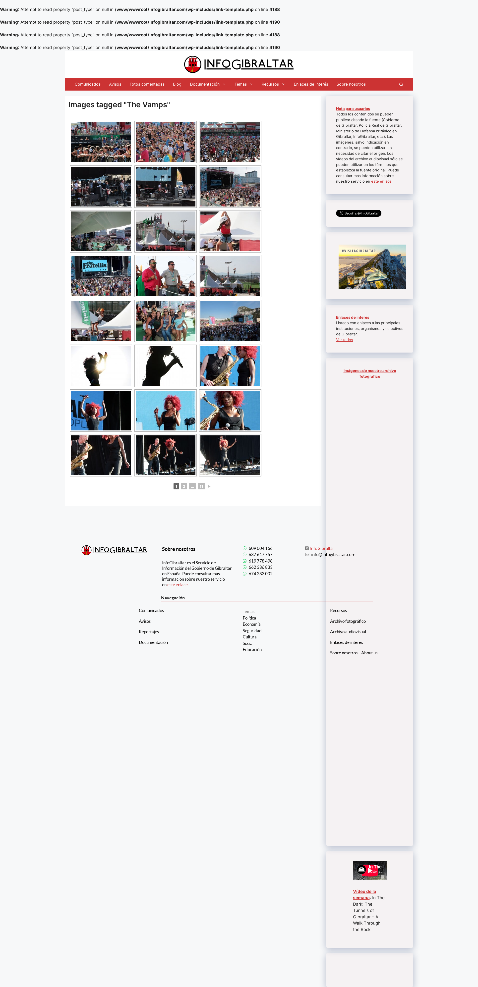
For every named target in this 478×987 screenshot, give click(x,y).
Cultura (250, 636)
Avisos (115, 84)
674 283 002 (261, 573)
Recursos (270, 84)
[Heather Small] (165, 455)
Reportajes (149, 631)
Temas (241, 84)
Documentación (205, 84)
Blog (177, 84)
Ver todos (344, 339)
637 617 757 (261, 554)
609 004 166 (261, 548)
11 (201, 486)
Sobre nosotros (351, 84)
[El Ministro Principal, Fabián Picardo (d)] (165, 276)
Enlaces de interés (311, 84)
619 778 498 (261, 561)
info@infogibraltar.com (333, 554)
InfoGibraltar (322, 548)
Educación (252, 649)
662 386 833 (261, 567)
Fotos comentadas (147, 84)
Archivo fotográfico (348, 621)
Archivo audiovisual (348, 631)
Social (248, 643)
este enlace (381, 181)
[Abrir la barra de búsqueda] (401, 84)
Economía (252, 624)
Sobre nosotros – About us (353, 652)
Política (249, 618)
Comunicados (88, 84)
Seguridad (252, 630)
